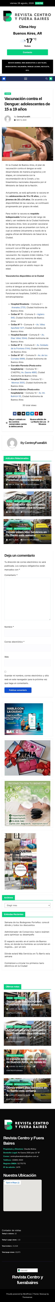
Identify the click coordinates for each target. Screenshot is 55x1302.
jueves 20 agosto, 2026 (20, 1066)
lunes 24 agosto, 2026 (20, 1009)
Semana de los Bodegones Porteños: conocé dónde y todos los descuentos (24, 480)
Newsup (43, 1294)
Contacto (27, 52)
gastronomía (19, 473)
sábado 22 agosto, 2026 (20, 1038)
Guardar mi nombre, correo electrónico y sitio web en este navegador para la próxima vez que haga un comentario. (26, 679)
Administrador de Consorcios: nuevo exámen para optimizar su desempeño (26, 507)
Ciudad (7, 93)
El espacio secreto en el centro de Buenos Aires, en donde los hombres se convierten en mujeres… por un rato (27, 944)
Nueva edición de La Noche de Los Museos (38, 421)
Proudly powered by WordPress (19, 1294)
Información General (22, 501)
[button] (47, 78)
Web (6, 657)
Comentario (11, 575)
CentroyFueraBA (23, 117)
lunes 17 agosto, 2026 (20, 1095)
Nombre (9, 627)
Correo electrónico (14, 641)
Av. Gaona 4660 (29, 372)
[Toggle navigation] (26, 78)
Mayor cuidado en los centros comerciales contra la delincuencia (18, 423)
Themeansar (27, 1297)
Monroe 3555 (18, 382)
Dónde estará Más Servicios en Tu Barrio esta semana (26, 533)
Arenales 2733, (19, 307)
